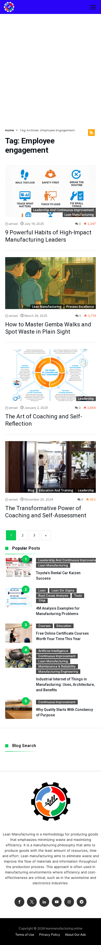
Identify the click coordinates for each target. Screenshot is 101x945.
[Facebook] (19, 902)
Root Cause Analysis (53, 595)
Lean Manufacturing (79, 214)
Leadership (86, 398)
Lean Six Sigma (63, 590)
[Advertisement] (50, 67)
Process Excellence (80, 306)
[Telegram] (81, 902)
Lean (42, 590)
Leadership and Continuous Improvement (63, 210)
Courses (44, 626)
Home (9, 130)
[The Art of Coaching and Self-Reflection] (50, 375)
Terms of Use (24, 934)
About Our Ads (75, 934)
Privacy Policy (49, 934)
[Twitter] (32, 902)
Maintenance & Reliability (57, 666)
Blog (31, 490)
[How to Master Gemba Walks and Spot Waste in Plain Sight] (50, 283)
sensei (13, 224)
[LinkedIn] (44, 902)
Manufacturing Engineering (58, 671)
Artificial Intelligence (53, 651)
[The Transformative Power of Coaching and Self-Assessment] (50, 467)
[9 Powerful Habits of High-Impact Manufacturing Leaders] (50, 191)
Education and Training (56, 490)
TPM (41, 601)
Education (63, 626)
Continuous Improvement (56, 656)
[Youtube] (57, 902)
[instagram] (69, 902)
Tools (78, 595)
